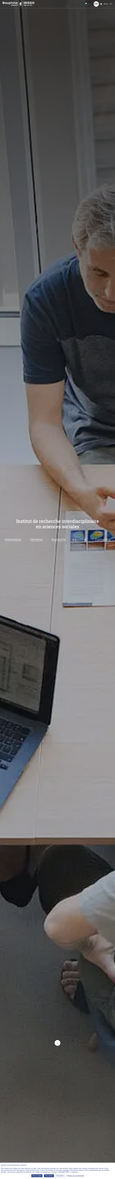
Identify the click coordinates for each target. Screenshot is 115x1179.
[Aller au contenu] (57, 1043)
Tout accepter (36, 1176)
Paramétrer (60, 1176)
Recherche (59, 539)
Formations (103, 539)
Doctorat (80, 539)
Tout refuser (49, 1176)
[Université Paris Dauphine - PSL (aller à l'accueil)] (18, 4)
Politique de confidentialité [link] (75, 1176)
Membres (36, 539)
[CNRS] (96, 4)
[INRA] (88, 4)
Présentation (13, 539)
